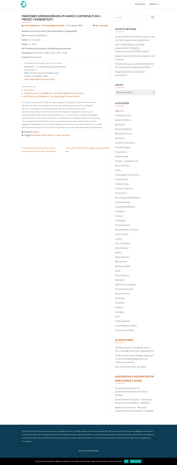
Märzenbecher (48, 135)
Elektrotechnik (121, 156)
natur (58, 135)
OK (126, 461)
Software (119, 307)
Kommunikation (122, 225)
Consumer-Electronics (125, 142)
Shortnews (120, 298)
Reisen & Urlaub (122, 293)
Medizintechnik (122, 257)
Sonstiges (119, 312)
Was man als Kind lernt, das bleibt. (130, 367)
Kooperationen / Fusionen (127, 229)
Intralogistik (120, 220)
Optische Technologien (125, 284)
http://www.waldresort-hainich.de (39, 79)
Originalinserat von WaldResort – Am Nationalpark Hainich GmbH (53, 93)
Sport (117, 316)
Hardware (119, 211)
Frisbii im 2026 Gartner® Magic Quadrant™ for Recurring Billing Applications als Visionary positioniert (134, 359)
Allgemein (119, 110)
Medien (118, 252)
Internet (118, 216)
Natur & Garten (122, 275)
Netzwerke (120, 280)
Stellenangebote (122, 321)
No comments (101, 25)
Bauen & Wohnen (123, 120)
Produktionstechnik (124, 289)
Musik (117, 270)
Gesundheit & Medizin (125, 206)
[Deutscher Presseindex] (24, 4)
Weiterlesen (135, 461)
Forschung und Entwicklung (127, 197)
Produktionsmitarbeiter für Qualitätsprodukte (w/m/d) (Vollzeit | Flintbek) (132, 391)
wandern (66, 135)
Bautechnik (120, 124)
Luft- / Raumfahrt (123, 243)
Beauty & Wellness (123, 129)
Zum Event (29, 90)
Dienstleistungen (123, 147)
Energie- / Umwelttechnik (126, 161)
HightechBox (125, 340)
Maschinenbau (121, 248)
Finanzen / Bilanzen (124, 188)
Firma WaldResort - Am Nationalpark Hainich (44, 25)
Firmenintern (121, 193)
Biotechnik (120, 138)
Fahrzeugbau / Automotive (127, 174)
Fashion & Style (122, 184)
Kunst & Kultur (121, 234)
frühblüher (36, 135)
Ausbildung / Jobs (123, 115)
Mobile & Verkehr (123, 266)
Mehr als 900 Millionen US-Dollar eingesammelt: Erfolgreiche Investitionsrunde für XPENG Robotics (132, 48)
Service (153, 4)
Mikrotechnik (121, 261)
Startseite (140, 4)
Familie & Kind (121, 179)
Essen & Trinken (122, 165)
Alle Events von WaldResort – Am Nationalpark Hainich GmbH (52, 96)
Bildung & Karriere (123, 133)
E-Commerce (121, 152)
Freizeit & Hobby (122, 202)
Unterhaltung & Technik (126, 325)
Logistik (118, 238)
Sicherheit (119, 302)
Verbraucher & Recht (124, 330)
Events (36, 132)
